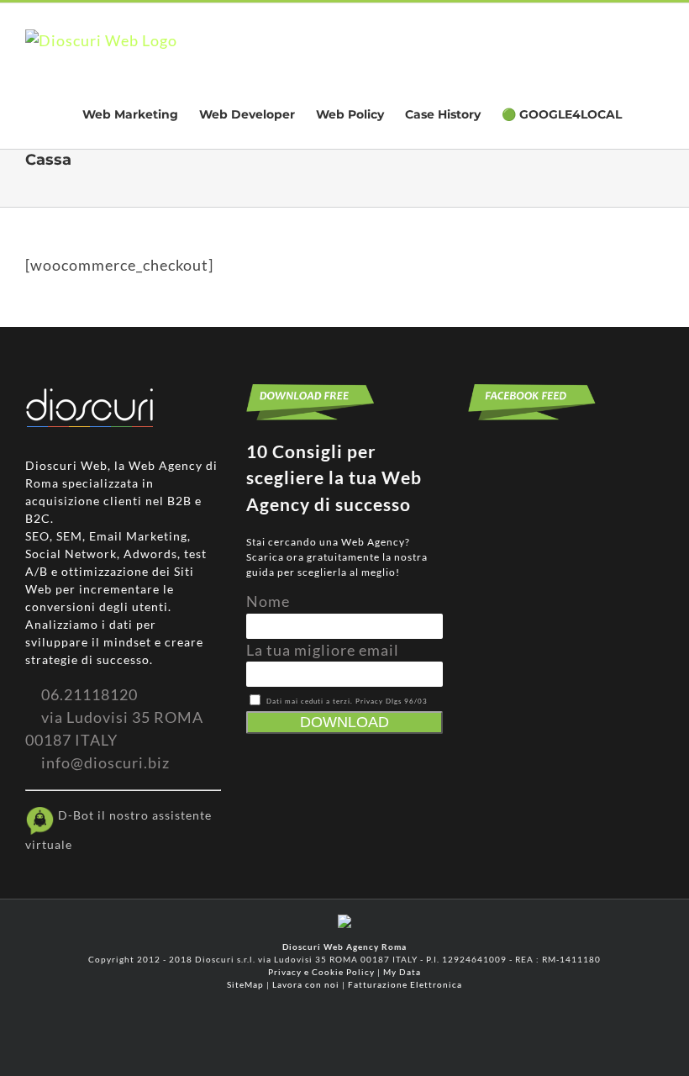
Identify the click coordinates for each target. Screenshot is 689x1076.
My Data (402, 972)
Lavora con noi (305, 984)
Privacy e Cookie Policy (321, 972)
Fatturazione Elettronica (405, 984)
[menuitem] (130, 113)
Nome (268, 601)
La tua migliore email (322, 650)
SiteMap (245, 984)
